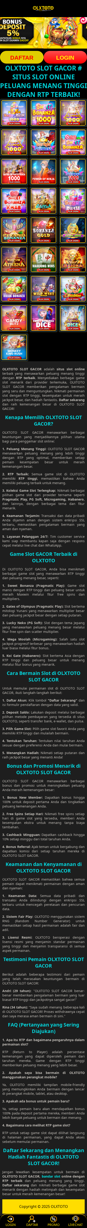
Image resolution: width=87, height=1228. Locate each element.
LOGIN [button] (11, 1224)
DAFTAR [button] (21, 57)
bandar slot (51, 1176)
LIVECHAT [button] (75, 1224)
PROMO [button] (54, 1224)
